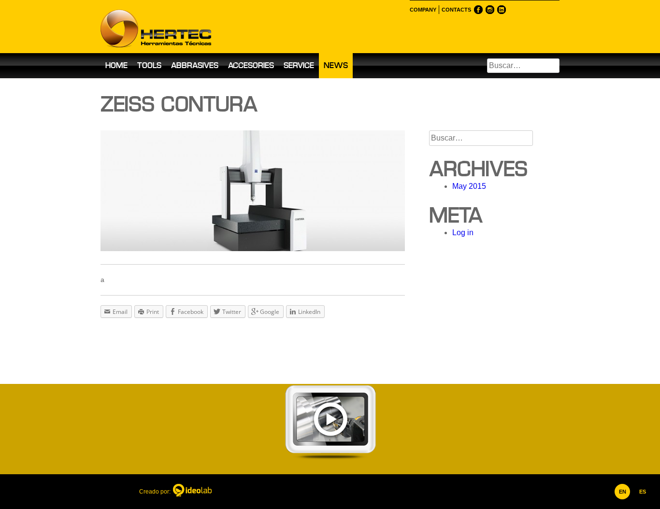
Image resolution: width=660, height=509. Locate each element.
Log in (462, 232)
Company (423, 10)
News (336, 65)
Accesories (251, 65)
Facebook (478, 9)
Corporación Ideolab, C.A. (192, 491)
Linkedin (501, 9)
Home (116, 65)
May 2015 (469, 186)
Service (299, 65)
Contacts (456, 10)
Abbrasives (194, 65)
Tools (149, 65)
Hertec (185, 26)
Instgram (490, 9)
